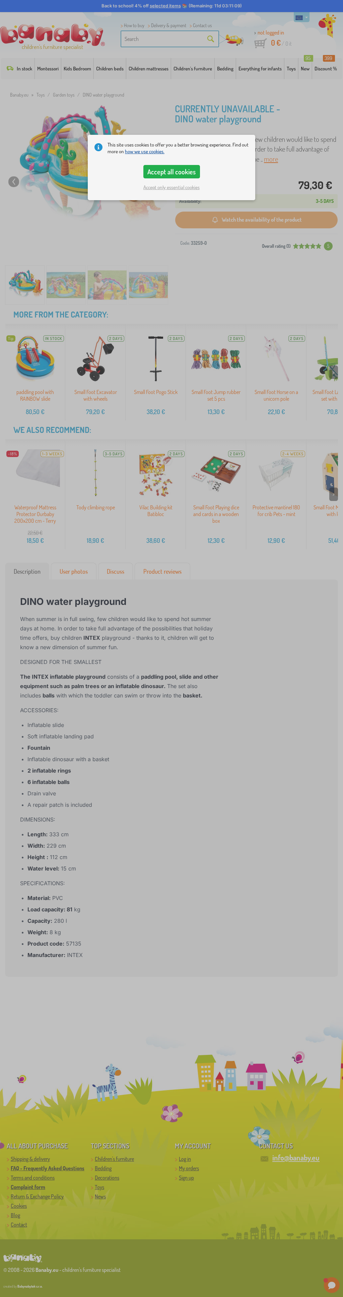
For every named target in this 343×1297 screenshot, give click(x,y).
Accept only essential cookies (171, 187)
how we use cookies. (144, 151)
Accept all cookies (171, 171)
